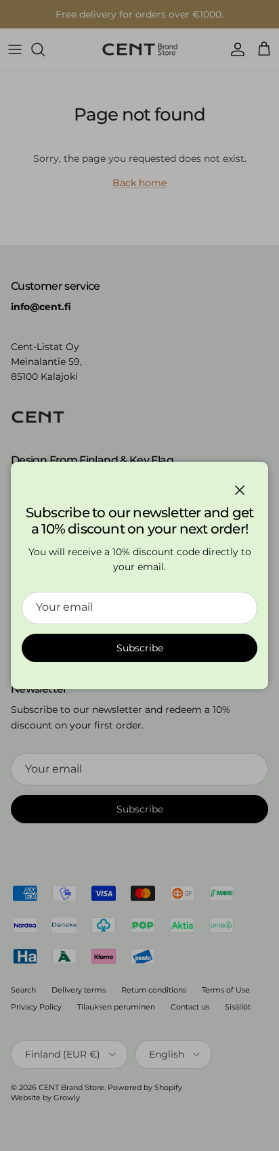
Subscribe (139, 648)
